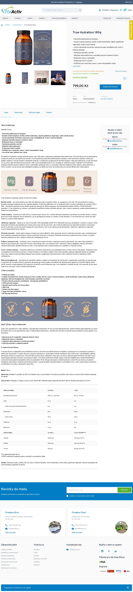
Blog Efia (36, 565)
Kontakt (36, 556)
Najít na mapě (10, 532)
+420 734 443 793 (81, 525)
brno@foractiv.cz (116, 141)
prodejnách (95, 73)
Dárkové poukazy (123, 18)
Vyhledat (80, 10)
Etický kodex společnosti (9, 562)
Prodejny (107, 18)
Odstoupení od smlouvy (9, 568)
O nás (35, 552)
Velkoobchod (5, 565)
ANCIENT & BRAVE (107, 99)
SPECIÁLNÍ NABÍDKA (59, 18)
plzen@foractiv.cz (116, 148)
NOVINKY (75, 18)
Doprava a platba (6, 549)
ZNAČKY (42, 18)
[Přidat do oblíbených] (125, 78)
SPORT (30, 18)
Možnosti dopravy (121, 71)
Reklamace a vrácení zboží (9, 552)
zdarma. (79, 2)
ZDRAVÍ (5, 18)
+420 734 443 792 (14, 525)
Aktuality (37, 562)
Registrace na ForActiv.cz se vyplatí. (17, 588)
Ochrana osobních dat (8, 559)
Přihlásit (124, 490)
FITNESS (18, 18)
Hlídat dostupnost (110, 87)
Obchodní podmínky (7, 556)
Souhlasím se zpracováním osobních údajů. (81, 496)
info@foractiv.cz (75, 549)
